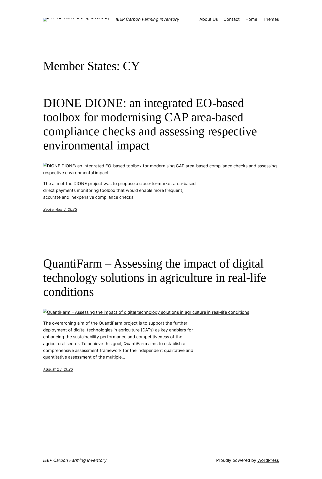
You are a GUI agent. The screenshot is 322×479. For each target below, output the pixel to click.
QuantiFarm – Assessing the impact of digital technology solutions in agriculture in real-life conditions (154, 277)
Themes (271, 19)
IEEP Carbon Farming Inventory (147, 19)
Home (251, 19)
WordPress (268, 460)
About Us (208, 19)
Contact (231, 19)
